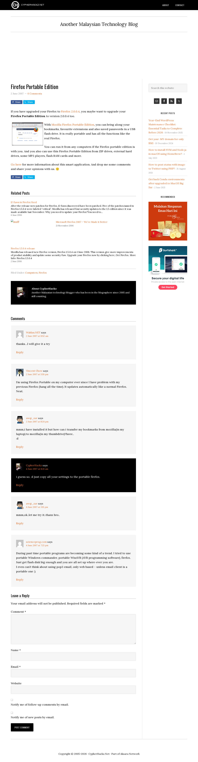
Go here (16, 164)
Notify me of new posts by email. (32, 717)
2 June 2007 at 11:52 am (37, 336)
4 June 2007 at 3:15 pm (37, 507)
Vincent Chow (34, 370)
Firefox (43, 272)
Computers (31, 272)
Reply (20, 352)
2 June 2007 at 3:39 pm (37, 374)
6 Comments (35, 93)
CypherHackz (34, 465)
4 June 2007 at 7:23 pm (37, 545)
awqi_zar (31, 418)
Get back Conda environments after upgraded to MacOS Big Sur (166, 183)
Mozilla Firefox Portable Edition (73, 124)
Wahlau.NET (33, 332)
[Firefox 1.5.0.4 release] (75, 254)
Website (16, 683)
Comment (18, 611)
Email (16, 666)
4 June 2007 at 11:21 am (37, 469)
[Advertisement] (99, 55)
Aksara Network (130, 753)
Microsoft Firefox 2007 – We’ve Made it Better (81, 222)
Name (16, 650)
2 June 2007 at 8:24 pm (37, 421)
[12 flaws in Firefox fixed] (75, 208)
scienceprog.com (36, 541)
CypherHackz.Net (35, 5)
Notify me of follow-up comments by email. (40, 704)
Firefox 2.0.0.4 (70, 111)
